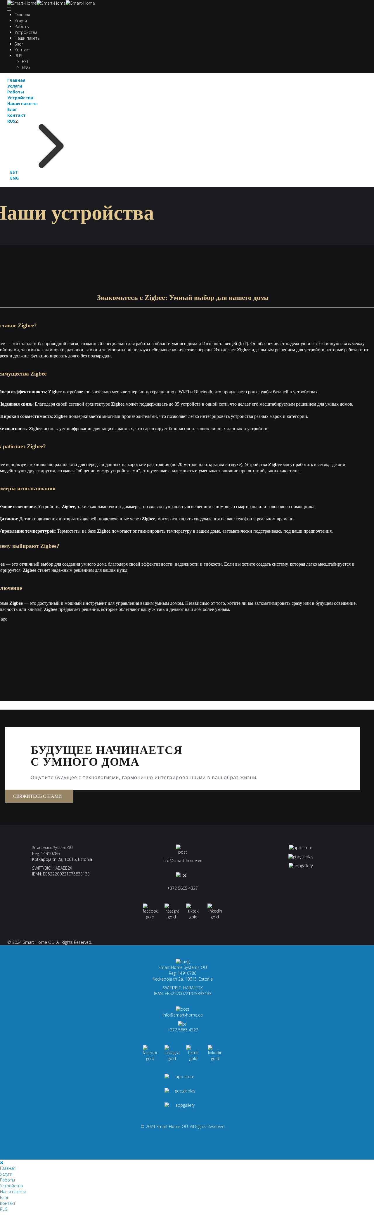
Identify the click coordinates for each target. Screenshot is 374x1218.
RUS (18, 55)
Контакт (22, 50)
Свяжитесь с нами (37, 796)
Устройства (26, 32)
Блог (19, 44)
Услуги (21, 20)
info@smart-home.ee (182, 860)
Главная (22, 15)
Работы (22, 26)
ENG (26, 67)
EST (25, 61)
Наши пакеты (27, 38)
